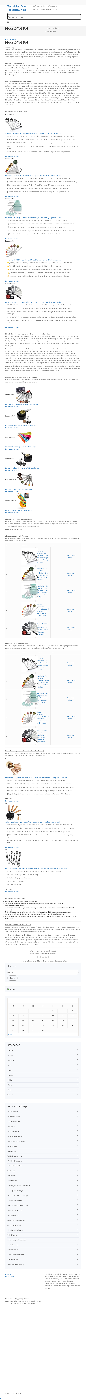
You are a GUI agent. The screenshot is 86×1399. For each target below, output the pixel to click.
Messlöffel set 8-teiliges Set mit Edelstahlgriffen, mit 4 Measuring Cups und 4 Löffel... (33, 218)
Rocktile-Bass (12, 1181)
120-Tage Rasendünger (15, 1191)
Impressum (9, 1274)
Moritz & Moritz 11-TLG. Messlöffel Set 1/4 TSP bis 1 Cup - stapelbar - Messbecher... (34, 302)
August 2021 (50, 1384)
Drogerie (10, 1055)
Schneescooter (12, 1146)
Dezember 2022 (51, 1330)
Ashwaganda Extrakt (14, 1225)
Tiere (9, 1090)
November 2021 (51, 1374)
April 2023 (49, 1316)
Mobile (9, 1085)
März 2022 (49, 1360)
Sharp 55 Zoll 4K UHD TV (15, 1210)
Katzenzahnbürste (13, 1121)
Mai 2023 (49, 1313)
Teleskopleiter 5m (13, 1117)
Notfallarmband (12, 1112)
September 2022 (51, 1340)
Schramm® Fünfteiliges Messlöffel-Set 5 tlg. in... (21, 447)
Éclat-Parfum (11, 1151)
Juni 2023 (49, 1310)
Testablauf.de (16, 6)
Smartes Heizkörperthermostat (18, 1205)
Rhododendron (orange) (15, 1265)
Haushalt (10, 1075)
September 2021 (51, 1380)
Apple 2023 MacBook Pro (16, 1220)
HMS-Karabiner (12, 1260)
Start (48, 28)
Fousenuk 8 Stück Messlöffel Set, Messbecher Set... (22, 426)
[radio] (37, 957)
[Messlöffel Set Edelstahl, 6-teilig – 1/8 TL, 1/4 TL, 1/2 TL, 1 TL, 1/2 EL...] (25, 480)
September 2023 (51, 1300)
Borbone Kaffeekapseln (15, 1200)
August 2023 (50, 1303)
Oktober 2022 (50, 1337)
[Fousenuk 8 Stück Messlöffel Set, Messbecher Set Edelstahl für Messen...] (24, 416)
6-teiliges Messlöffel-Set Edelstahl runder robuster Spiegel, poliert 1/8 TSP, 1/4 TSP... (33, 133)
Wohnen (10, 1095)
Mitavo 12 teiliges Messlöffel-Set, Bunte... (19, 510)
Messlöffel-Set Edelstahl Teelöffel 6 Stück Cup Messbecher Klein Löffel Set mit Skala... (34, 175)
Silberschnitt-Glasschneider (16, 1141)
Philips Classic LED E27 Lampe (17, 1195)
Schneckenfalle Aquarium (15, 1136)
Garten (9, 1070)
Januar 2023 (50, 1327)
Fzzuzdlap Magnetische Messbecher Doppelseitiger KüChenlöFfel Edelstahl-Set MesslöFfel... (36, 868)
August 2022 (50, 1343)
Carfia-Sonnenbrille (13, 1245)
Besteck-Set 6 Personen (15, 1255)
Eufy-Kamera (11, 1176)
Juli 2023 (48, 1306)
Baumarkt (10, 1050)
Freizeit (9, 1065)
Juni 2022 (49, 1350)
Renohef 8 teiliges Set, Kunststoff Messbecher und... (22, 468)
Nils (7, 39)
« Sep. (10, 1034)
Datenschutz (9, 1276)
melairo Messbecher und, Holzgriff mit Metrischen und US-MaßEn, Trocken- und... (33, 822)
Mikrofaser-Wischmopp (15, 1230)
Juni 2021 (49, 1387)
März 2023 (49, 1320)
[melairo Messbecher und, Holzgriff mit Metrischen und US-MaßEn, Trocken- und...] (13, 812)
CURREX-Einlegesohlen (15, 1161)
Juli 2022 (48, 1347)
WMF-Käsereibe (12, 1171)
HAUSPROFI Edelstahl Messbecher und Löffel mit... (22, 404)
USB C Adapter (12, 1235)
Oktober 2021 (50, 1377)
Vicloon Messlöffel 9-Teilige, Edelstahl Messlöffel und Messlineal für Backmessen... (33, 260)
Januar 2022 (50, 1367)
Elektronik (10, 1060)
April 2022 (49, 1357)
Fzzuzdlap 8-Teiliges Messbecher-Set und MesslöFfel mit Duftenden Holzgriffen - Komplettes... (37, 778)
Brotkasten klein (12, 1250)
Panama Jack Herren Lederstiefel (18, 1186)
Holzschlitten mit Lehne (15, 1166)
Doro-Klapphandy (13, 1131)
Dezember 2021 (51, 1370)
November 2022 (51, 1333)
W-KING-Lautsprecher (14, 1156)
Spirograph (11, 1126)
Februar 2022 (50, 1363)
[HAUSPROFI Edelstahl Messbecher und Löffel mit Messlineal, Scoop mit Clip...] (24, 395)
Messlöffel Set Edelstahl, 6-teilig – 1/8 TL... (19, 489)
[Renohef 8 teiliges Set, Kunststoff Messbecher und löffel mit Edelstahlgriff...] (24, 458)
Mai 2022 (49, 1353)
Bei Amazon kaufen (12, 157)
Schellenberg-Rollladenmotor (17, 1240)
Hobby (55, 28)
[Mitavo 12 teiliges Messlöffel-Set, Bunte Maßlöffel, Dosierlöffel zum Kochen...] (23, 501)
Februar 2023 (50, 1323)
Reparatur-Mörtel (13, 1215)
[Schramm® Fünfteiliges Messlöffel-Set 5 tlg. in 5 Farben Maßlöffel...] (24, 437)
